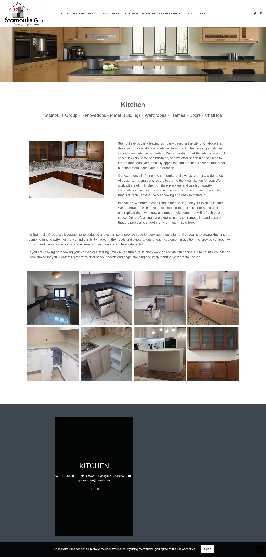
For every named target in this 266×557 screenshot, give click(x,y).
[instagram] (261, 13)
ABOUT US (78, 13)
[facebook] (254, 13)
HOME (64, 13)
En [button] (202, 13)
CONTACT (190, 13)
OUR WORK (149, 13)
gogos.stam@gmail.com (94, 480)
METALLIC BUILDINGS (125, 13)
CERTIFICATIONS (169, 13)
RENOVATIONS (97, 13)
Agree (207, 549)
